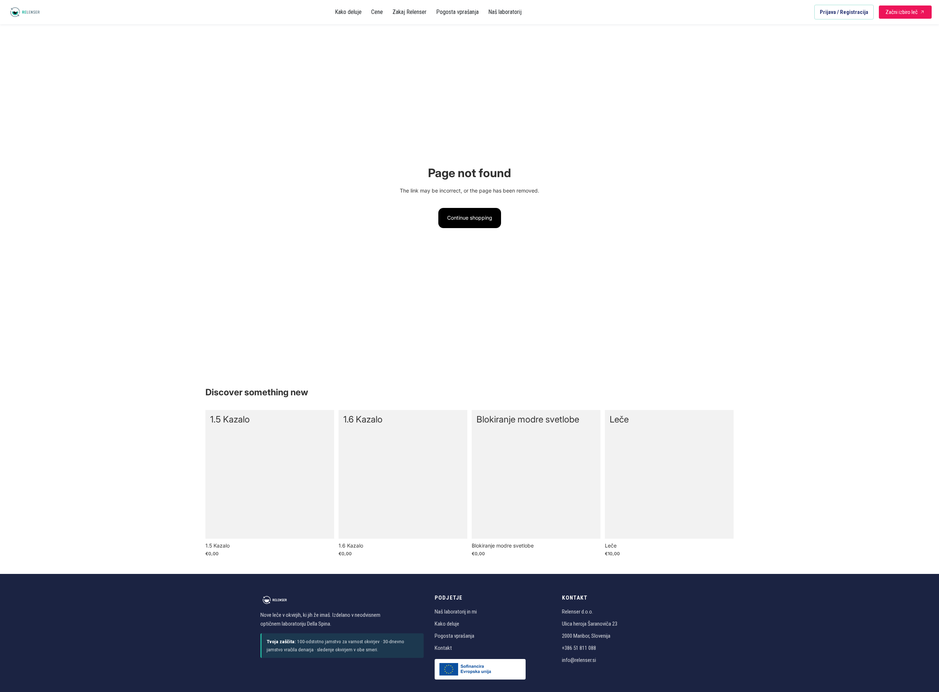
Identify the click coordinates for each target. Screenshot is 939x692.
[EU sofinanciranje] (480, 669)
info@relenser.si (579, 660)
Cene (377, 11)
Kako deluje (348, 11)
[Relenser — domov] (25, 12)
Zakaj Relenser (409, 11)
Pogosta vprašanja (457, 11)
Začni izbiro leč (901, 12)
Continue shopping (469, 218)
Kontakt (443, 648)
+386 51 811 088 (579, 648)
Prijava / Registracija (844, 12)
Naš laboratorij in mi (456, 611)
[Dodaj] (322, 527)
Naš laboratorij (505, 11)
